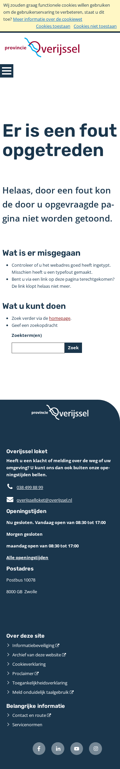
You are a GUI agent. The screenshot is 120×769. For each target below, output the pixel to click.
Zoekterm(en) (27, 335)
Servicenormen (27, 725)
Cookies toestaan (53, 26)
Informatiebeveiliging (33, 645)
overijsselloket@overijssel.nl (39, 500)
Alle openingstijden (27, 557)
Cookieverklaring (29, 664)
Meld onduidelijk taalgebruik (40, 692)
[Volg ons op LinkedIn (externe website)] (57, 748)
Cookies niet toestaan (95, 26)
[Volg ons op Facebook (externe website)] (39, 748)
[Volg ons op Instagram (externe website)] (95, 748)
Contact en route (29, 715)
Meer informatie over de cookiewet (47, 19)
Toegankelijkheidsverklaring (39, 683)
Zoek (73, 348)
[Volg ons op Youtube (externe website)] (76, 748)
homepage (59, 318)
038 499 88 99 (30, 487)
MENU (6, 71)
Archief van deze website (36, 655)
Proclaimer (23, 673)
